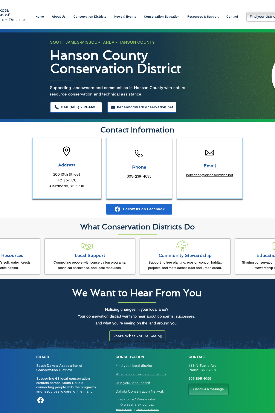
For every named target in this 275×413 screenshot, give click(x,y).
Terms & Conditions (147, 409)
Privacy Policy (124, 409)
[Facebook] (40, 400)
